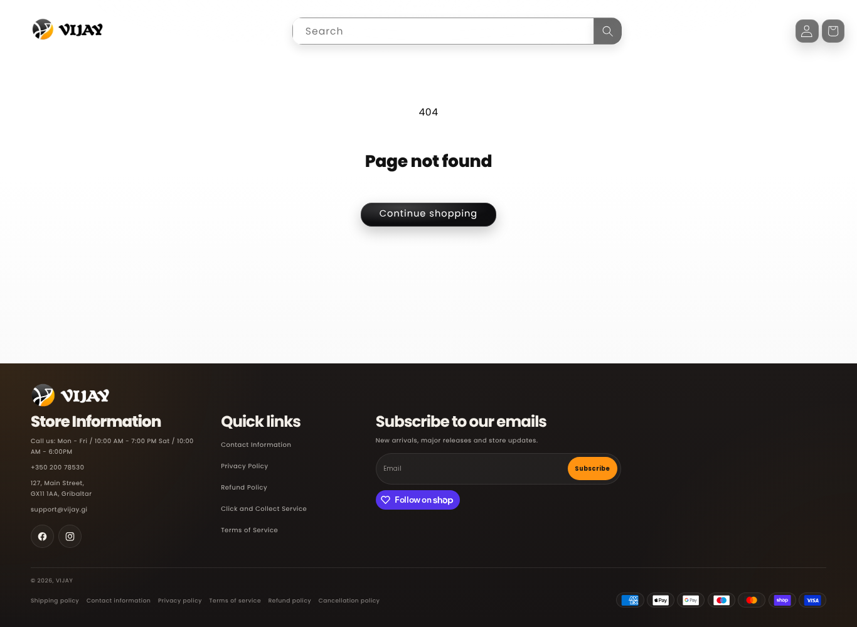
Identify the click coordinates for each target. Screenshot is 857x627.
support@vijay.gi (59, 510)
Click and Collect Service (264, 509)
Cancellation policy (349, 601)
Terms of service (236, 601)
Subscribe (592, 468)
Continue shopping (429, 214)
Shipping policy (55, 601)
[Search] (608, 31)
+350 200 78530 (58, 468)
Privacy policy (180, 601)
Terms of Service (249, 531)
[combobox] (457, 31)
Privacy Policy (245, 467)
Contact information (119, 601)
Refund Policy (244, 488)
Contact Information (256, 445)
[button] (833, 31)
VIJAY (64, 581)
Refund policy (290, 601)
